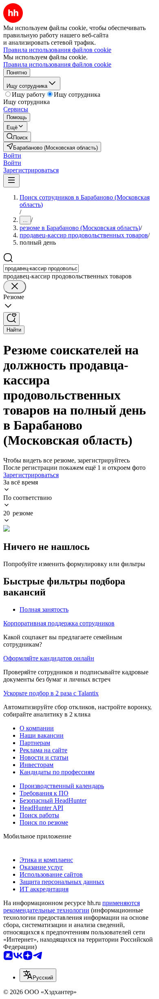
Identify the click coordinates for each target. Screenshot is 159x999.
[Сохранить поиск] (11, 319)
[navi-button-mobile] (11, 180)
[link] (17, 137)
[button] (12, 155)
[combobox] (41, 268)
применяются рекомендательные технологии (71, 906)
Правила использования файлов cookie (57, 64)
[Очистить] (14, 286)
